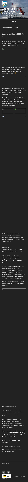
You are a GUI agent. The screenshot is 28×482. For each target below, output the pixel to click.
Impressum (5, 463)
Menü (14, 21)
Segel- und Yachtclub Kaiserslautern (12, 11)
